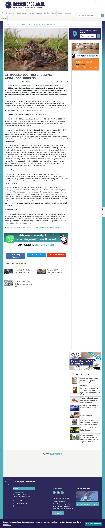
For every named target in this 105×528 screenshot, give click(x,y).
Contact (4, 18)
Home (8, 24)
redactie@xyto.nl (21, 349)
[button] (5, 312)
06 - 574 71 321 (44, 244)
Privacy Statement (93, 371)
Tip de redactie (58, 255)
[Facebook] (54, 339)
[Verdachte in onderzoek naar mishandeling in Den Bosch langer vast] (75, 198)
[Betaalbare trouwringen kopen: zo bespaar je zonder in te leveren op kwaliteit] (75, 179)
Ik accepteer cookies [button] (93, 523)
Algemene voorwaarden (70, 371)
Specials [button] (46, 13)
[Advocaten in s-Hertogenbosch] (75, 213)
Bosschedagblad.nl (29, 4)
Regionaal (39, 13)
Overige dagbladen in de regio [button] (87, 350)
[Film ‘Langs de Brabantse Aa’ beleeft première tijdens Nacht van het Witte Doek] (75, 188)
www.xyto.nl (19, 352)
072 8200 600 (20, 346)
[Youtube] (58, 339)
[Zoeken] (102, 15)
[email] (102, 214)
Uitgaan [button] (59, 13)
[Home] (2, 13)
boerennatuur (27, 227)
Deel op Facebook (16, 256)
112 (6, 13)
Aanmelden (58, 359)
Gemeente (31, 13)
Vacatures (68, 13)
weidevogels (17, 227)
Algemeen (12, 13)
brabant (9, 227)
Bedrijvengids (21, 13)
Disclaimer (82, 371)
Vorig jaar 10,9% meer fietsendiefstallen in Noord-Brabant (55, 272)
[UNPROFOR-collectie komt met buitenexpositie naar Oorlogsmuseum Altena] (75, 220)
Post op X (37, 255)
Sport (54, 13)
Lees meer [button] (7, 525)
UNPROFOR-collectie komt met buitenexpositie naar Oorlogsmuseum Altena (89, 221)
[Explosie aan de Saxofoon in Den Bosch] (75, 228)
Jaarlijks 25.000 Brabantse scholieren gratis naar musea (24, 272)
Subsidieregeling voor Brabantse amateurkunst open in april (24, 283)
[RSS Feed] (62, 339)
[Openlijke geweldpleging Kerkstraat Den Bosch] (75, 206)
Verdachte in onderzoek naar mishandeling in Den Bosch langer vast (89, 198)
